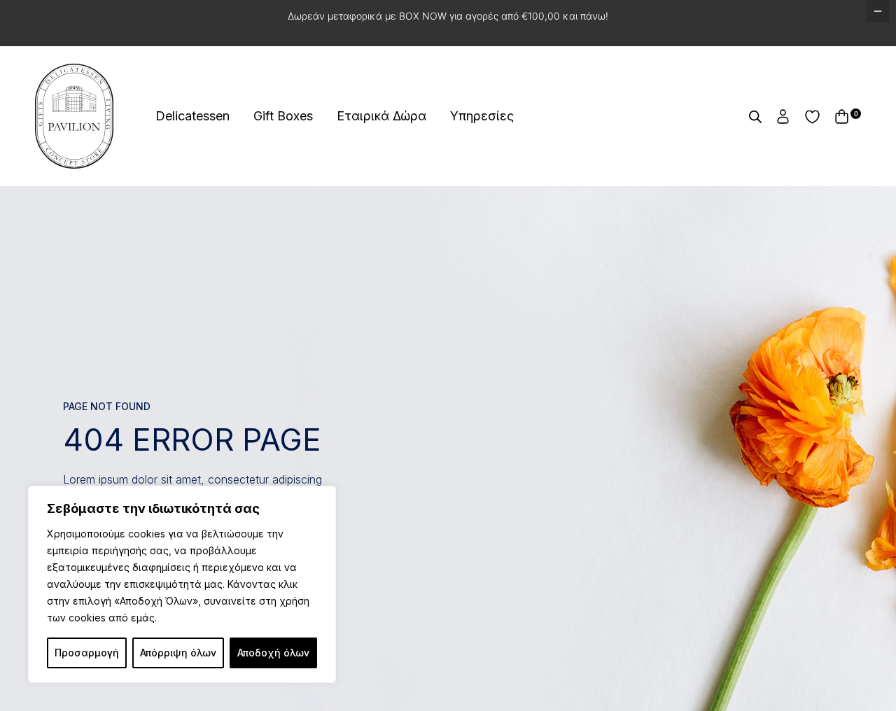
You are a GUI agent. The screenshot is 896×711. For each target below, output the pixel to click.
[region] (182, 584)
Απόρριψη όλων (178, 653)
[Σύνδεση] (783, 116)
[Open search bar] (755, 116)
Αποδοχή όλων (273, 653)
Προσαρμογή (87, 653)
